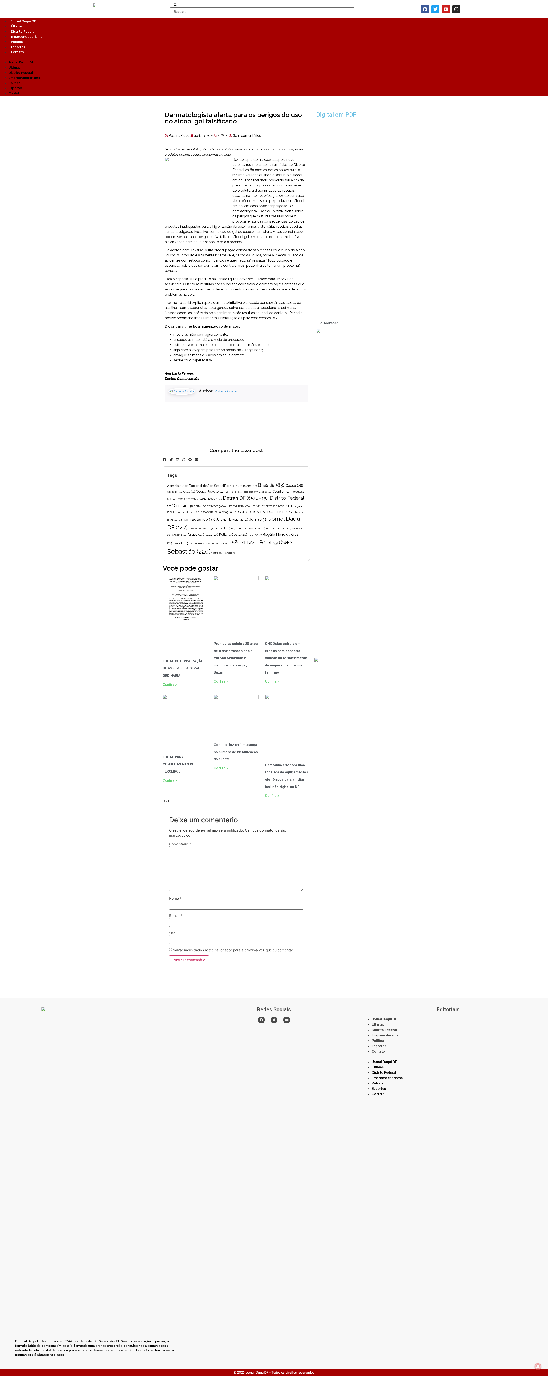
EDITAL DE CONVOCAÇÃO (211, 506)
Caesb (294, 485)
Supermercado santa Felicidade (211, 543)
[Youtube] (446, 9)
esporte (207, 512)
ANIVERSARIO (246, 485)
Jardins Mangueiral (232, 519)
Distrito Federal (23, 31)
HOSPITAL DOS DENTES (272, 512)
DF (262, 498)
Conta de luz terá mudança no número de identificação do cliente (236, 752)
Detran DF (239, 498)
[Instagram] (456, 9)
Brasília (271, 485)
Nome (175, 898)
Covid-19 (282, 491)
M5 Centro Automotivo (248, 528)
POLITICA (255, 535)
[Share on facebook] (164, 459)
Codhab (265, 491)
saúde (181, 543)
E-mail (175, 915)
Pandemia (178, 534)
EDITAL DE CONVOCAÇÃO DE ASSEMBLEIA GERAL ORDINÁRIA (183, 668)
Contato (17, 52)
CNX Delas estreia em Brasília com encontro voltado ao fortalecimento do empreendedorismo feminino (286, 658)
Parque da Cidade (203, 534)
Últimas (17, 26)
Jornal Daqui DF (23, 21)
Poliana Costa (225, 391)
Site (172, 933)
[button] (274, 57)
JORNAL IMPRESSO (201, 528)
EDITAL (184, 506)
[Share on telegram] (190, 459)
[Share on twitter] (171, 459)
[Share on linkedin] (177, 459)
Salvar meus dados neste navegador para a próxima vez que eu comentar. (233, 950)
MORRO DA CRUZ (278, 528)
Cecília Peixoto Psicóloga (242, 491)
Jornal (258, 519)
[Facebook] (425, 9)
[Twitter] (435, 9)
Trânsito (229, 553)
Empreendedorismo (27, 37)
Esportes (18, 47)
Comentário (180, 844)
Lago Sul (222, 528)
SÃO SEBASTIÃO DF (256, 542)
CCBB (189, 491)
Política (17, 42)
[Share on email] (196, 459)
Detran (215, 498)
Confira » (170, 685)
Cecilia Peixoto (210, 491)
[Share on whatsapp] (183, 459)
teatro (216, 552)
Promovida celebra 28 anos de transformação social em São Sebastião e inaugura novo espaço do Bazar (236, 658)
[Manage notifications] (538, 1366)
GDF (244, 512)
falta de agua (226, 512)
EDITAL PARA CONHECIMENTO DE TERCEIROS (258, 506)
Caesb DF (174, 491)
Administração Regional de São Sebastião (201, 485)
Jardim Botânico (197, 519)
